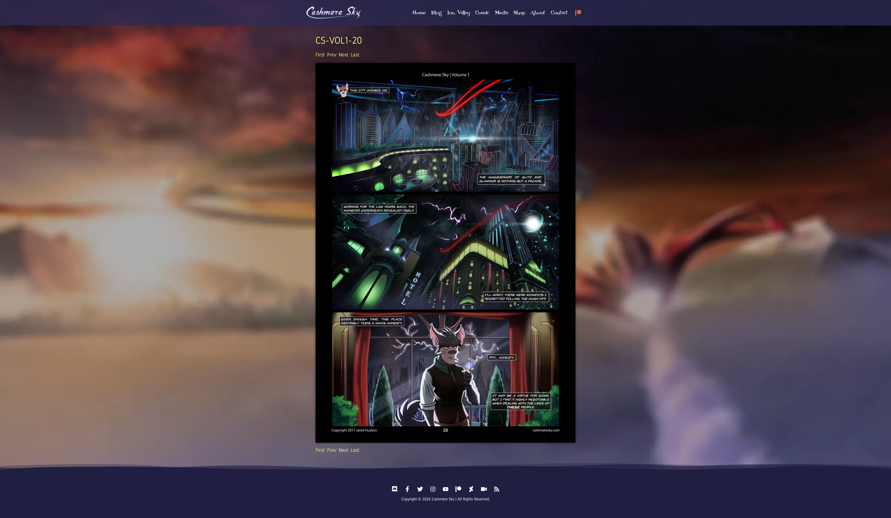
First (320, 55)
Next (343, 55)
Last (355, 55)
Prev (331, 55)
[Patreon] (578, 13)
